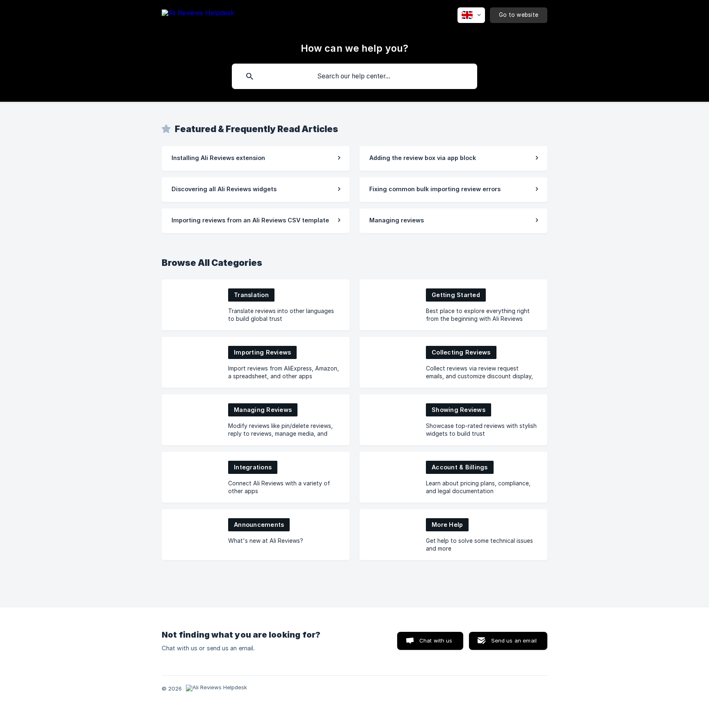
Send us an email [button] (514, 640)
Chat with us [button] (436, 640)
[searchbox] (354, 76)
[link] (256, 158)
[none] (198, 19)
